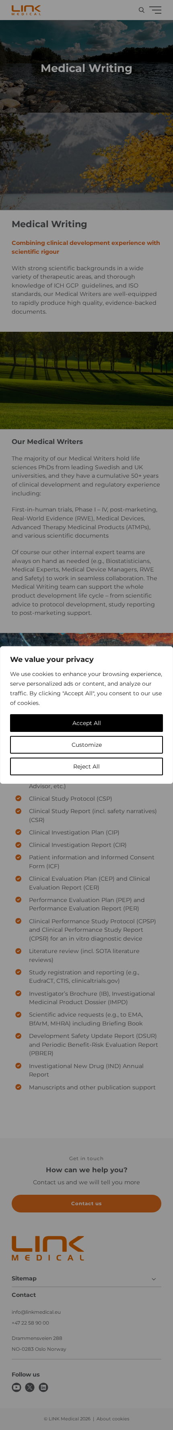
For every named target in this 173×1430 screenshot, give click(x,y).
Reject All (86, 766)
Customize (87, 744)
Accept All (86, 723)
